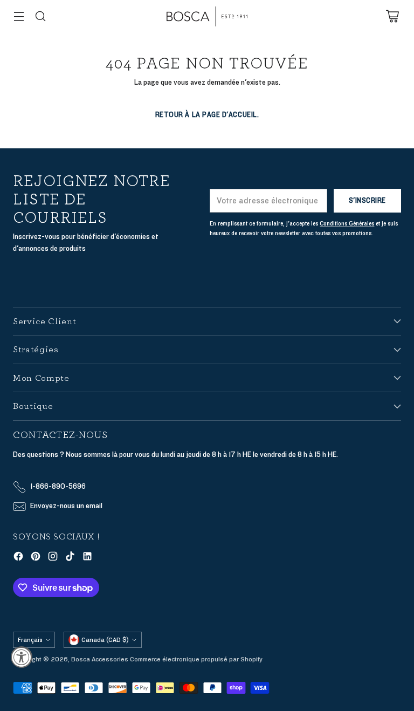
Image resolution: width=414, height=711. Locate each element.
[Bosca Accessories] (207, 16)
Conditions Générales (347, 223)
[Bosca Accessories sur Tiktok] (70, 558)
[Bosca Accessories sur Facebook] (18, 558)
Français (30, 640)
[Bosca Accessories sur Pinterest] (35, 558)
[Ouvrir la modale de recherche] (40, 16)
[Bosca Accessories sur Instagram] (52, 558)
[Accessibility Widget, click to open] (21, 657)
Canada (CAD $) (105, 640)
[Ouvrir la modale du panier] (392, 16)
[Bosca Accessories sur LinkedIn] (87, 558)
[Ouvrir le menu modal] (19, 16)
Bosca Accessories (99, 659)
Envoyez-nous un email (66, 506)
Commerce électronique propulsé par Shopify (196, 659)
